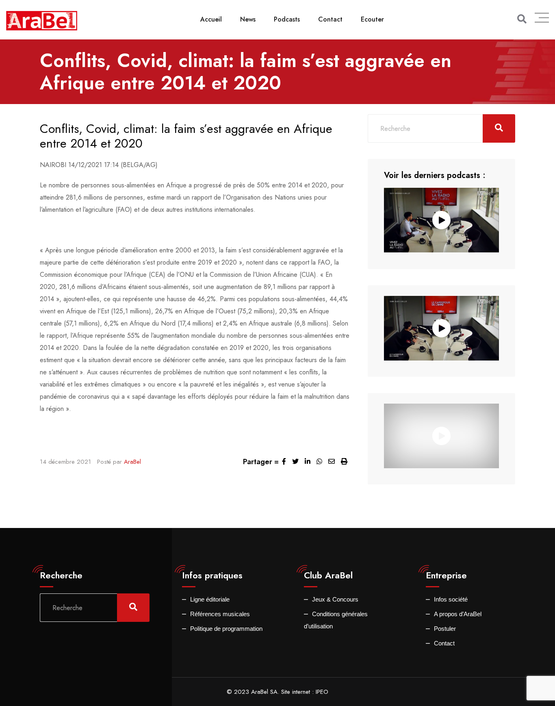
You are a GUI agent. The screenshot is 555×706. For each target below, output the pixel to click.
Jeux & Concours (335, 599)
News (248, 19)
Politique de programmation (226, 628)
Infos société (451, 599)
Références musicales (220, 613)
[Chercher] (522, 19)
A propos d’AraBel (457, 613)
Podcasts (287, 19)
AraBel (132, 461)
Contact (330, 19)
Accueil (211, 19)
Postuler (445, 628)
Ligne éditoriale (210, 599)
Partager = (261, 461)
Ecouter (372, 19)
